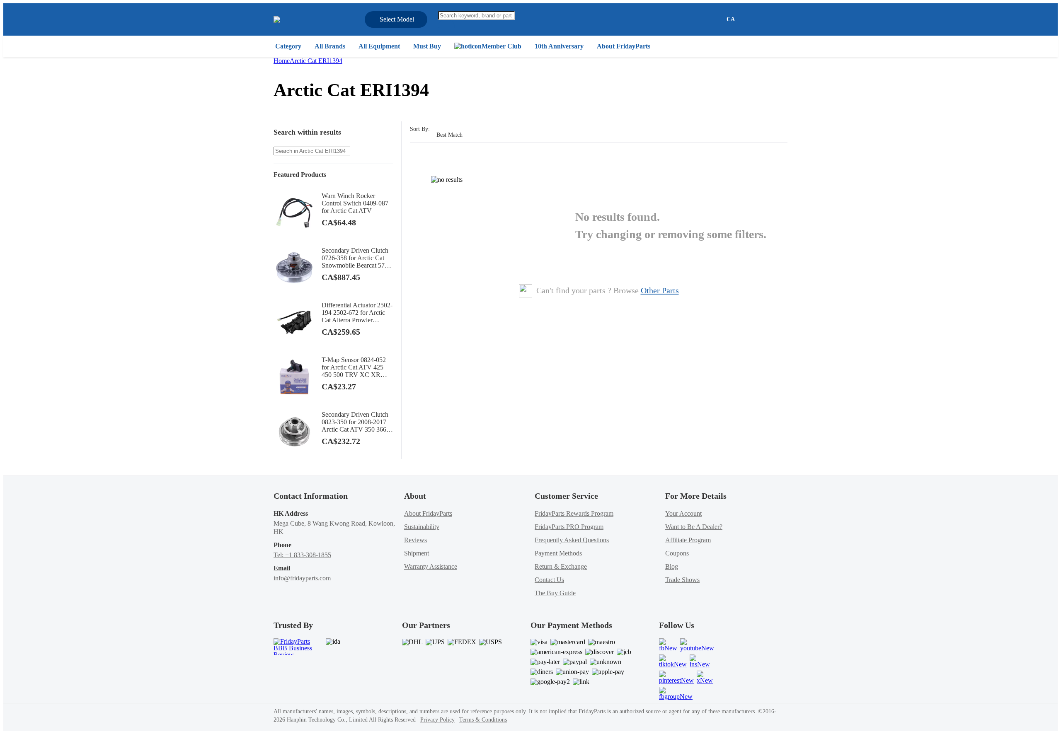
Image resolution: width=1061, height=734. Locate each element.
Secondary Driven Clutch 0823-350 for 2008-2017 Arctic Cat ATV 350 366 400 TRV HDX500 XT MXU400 (355, 422)
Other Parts (660, 290)
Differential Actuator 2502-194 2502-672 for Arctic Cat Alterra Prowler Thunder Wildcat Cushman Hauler (357, 313)
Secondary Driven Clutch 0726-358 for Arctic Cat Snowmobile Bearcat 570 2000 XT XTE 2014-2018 (356, 258)
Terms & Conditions (483, 720)
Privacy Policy (437, 720)
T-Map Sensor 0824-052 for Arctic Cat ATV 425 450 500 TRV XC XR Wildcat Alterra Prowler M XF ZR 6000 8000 (356, 367)
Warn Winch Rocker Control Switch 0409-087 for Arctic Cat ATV (355, 203)
